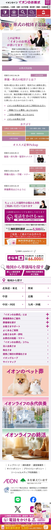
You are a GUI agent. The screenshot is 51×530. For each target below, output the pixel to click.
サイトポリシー (14, 468)
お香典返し (6, 7)
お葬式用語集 (13, 138)
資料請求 (26, 465)
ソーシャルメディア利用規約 (24, 472)
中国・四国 (8, 304)
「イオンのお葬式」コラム (16, 342)
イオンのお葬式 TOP (16, 119)
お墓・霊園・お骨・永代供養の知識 (37, 138)
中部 (4, 296)
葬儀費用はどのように (15, 189)
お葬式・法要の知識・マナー (13, 128)
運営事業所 (38, 465)
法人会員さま (9, 346)
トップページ (14, 465)
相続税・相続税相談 (37, 133)
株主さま (7, 349)
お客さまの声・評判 (12, 334)
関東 (30, 288)
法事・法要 (16, 7)
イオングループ (10, 357)
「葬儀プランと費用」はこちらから (22, 110)
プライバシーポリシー (34, 468)
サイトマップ (9, 361)
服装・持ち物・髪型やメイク (18, 156)
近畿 (30, 296)
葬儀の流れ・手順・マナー (17, 174)
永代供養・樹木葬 (28, 7)
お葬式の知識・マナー (14, 338)
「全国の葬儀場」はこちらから (20, 114)
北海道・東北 (9, 288)
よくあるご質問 (10, 330)
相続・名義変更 (42, 7)
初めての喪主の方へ (13, 133)
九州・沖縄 (34, 304)
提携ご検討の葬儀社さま (15, 353)
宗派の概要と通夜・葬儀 (37, 128)
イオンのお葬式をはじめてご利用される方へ (26, 105)
